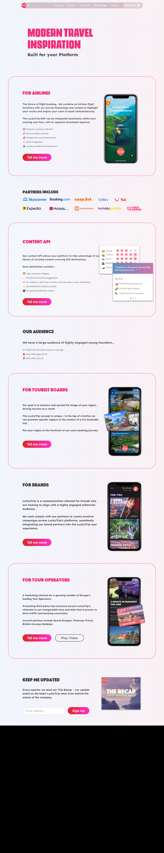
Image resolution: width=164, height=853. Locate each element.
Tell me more (37, 157)
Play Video (69, 638)
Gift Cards (84, 5)
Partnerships (100, 5)
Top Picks (59, 5)
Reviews (71, 5)
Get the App (130, 5)
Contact (114, 5)
